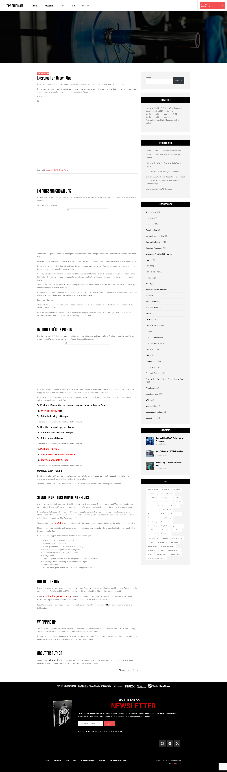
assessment (165, 489)
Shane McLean (152, 546)
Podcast (150, 542)
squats (150, 554)
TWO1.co (177, 763)
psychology (150, 349)
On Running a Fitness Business (159, 117)
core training (151, 501)
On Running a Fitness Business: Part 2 (161, 114)
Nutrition (150, 313)
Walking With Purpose (163, 189)
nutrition (165, 538)
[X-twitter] (177, 743)
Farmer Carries (175, 514)
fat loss (150, 518)
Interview (150, 278)
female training (152, 522)
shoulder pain (152, 550)
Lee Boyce (177, 530)
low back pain (152, 534)
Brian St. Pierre (152, 497)
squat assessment (173, 550)
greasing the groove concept (57, 596)
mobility (149, 295)
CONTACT (86, 5)
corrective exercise (165, 501)
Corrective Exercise (154, 242)
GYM (73, 5)
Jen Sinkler (151, 530)
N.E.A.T (57, 522)
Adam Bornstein (153, 489)
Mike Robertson (165, 534)
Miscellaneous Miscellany (156, 289)
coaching (150, 224)
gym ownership (177, 526)
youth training (152, 418)
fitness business (166, 522)
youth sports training (154, 412)
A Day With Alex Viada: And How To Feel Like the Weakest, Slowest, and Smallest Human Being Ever (165, 180)
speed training (152, 367)
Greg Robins (164, 526)
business (150, 218)
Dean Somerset (152, 510)
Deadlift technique (172, 505)
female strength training (164, 518)
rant (147, 355)
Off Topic (149, 319)
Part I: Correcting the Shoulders (167, 171)
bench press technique (166, 493)
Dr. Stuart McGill (166, 510)
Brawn (148, 189)
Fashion (149, 260)
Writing (149, 400)
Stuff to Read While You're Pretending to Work (165, 379)
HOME (35, 5)
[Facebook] (170, 743)
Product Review (152, 337)
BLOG (63, 5)
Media (148, 283)
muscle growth (152, 307)
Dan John (151, 505)
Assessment (151, 212)
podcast (149, 331)
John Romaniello (164, 530)
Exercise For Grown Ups (54, 77)
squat (162, 550)
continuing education (155, 236)
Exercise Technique (154, 248)
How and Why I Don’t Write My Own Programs (164, 108)
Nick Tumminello (153, 538)
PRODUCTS (49, 5)
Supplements (151, 388)
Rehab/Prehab (152, 361)
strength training (175, 554)
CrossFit (178, 501)
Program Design (43, 73)
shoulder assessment (167, 546)
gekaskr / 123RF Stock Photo (57, 170)
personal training (153, 325)
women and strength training (156, 558)
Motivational (151, 301)
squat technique (161, 554)
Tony (136, 670)
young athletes (152, 406)
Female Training (152, 272)
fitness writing (152, 526)
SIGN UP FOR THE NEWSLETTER (207, 6)
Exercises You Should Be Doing (159, 254)
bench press (151, 493)
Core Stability (175, 497)
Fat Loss (149, 266)
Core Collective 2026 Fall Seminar (160, 111)
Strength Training (153, 373)
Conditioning (151, 230)
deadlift (160, 505)
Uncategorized (152, 394)
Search (148, 78)
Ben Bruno (177, 489)
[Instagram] (162, 743)
